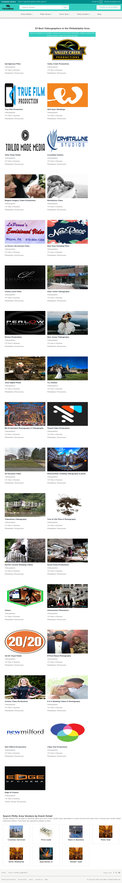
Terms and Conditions (8, 879)
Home (3, 872)
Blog (99, 14)
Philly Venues (45, 14)
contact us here (44, 821)
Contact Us (39, 879)
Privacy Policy (22, 879)
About (31, 879)
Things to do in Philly (109, 7)
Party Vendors (83, 14)
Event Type (64, 14)
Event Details (26, 14)
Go (65, 7)
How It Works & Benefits (18, 872)
